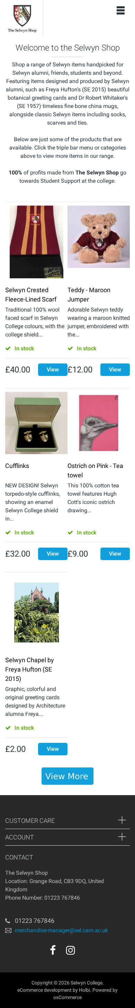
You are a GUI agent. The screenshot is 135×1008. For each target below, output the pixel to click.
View (53, 369)
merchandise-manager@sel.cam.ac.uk (61, 930)
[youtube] (85, 952)
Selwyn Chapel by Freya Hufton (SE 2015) (29, 669)
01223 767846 (34, 920)
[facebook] (52, 950)
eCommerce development (44, 990)
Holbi (84, 990)
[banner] (67, 776)
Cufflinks (17, 465)
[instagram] (70, 950)
